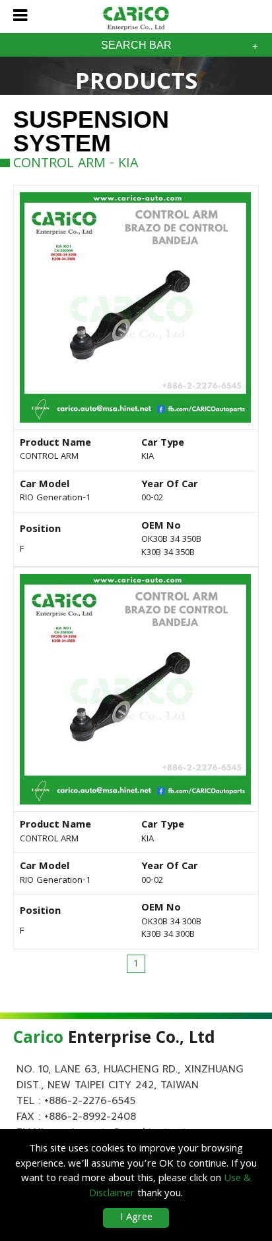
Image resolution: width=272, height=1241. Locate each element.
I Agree (136, 1218)
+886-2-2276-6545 (89, 1101)
